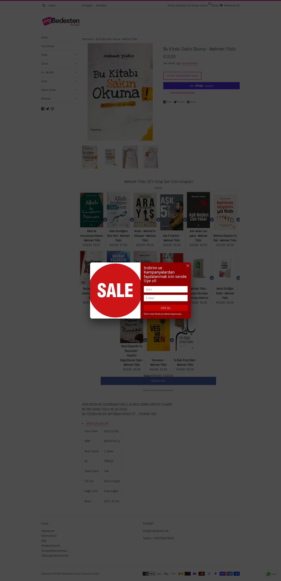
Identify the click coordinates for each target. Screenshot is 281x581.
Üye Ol (166, 308)
